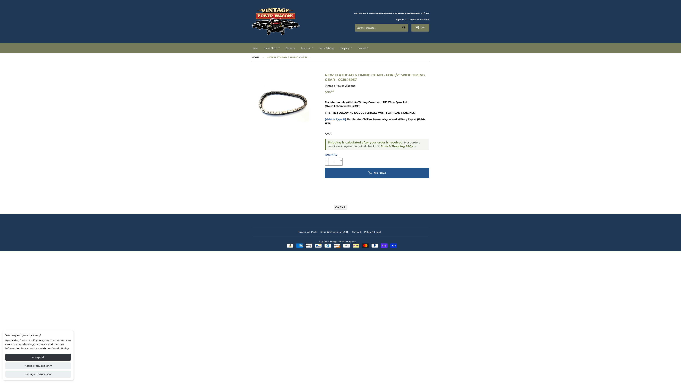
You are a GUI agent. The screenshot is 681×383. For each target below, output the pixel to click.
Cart (423, 27)
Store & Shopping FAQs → (398, 146)
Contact (362, 48)
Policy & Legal (372, 232)
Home (255, 48)
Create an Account (419, 19)
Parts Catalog (326, 48)
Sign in (400, 19)
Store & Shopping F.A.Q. (334, 232)
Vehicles (306, 48)
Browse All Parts (307, 232)
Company (345, 48)
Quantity (331, 154)
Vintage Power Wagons (342, 241)
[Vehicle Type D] (335, 119)
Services (290, 48)
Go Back (340, 207)
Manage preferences (38, 374)
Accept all (38, 357)
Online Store (271, 48)
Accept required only (38, 365)
